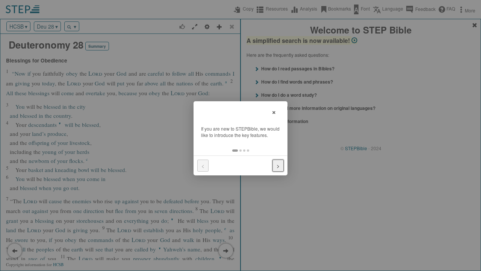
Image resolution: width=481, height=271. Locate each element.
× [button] (274, 111)
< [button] (202, 165)
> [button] (278, 165)
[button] (235, 150)
